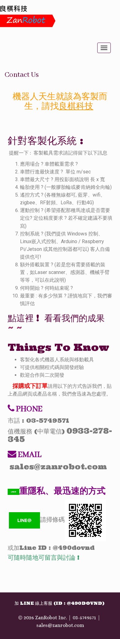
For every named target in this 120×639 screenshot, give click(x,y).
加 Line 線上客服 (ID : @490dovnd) (59, 603)
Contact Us (22, 74)
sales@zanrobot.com (60, 625)
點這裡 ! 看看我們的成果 (56, 318)
